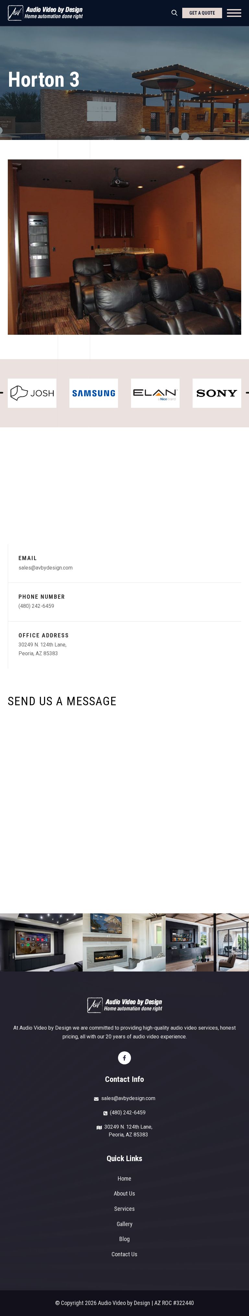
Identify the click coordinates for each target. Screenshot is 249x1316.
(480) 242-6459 (36, 606)
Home (124, 1178)
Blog (124, 1238)
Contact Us (124, 1254)
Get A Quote (202, 13)
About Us (124, 1193)
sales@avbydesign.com (45, 568)
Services (124, 1208)
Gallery (125, 1224)
